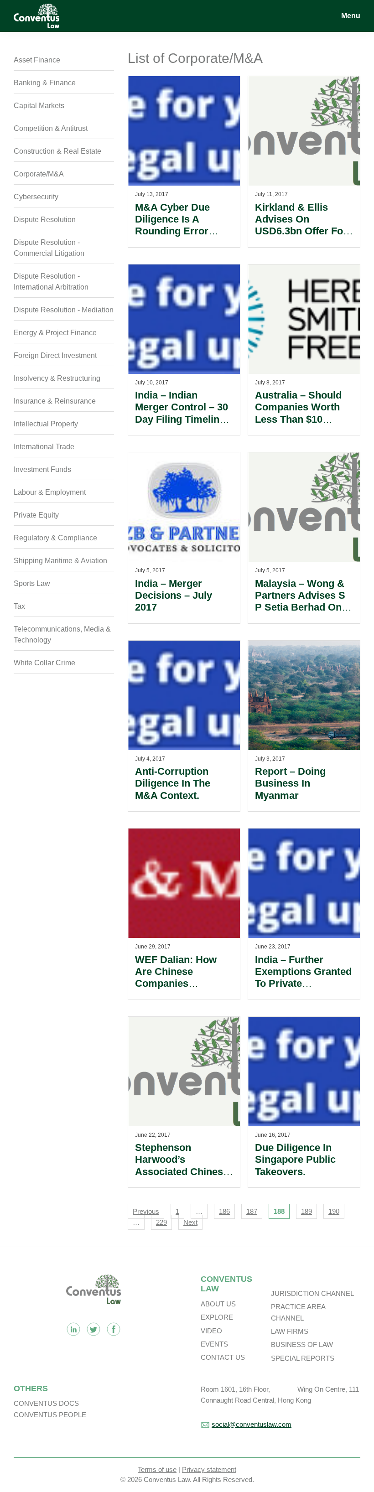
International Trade (44, 447)
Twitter (93, 1329)
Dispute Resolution (45, 219)
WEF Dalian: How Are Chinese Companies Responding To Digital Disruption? (179, 984)
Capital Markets (39, 105)
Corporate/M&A (39, 174)
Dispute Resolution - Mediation (64, 310)
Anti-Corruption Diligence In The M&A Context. (172, 783)
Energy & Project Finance (55, 333)
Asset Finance (37, 60)
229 (161, 1222)
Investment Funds (42, 469)
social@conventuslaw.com (251, 1424)
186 (224, 1211)
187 (251, 1211)
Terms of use (157, 1469)
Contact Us (223, 1357)
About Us (218, 1304)
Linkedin (73, 1329)
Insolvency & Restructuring (57, 378)
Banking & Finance (45, 83)
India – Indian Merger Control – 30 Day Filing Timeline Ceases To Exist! (181, 413)
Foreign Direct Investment (55, 355)
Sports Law (32, 583)
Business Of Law (302, 1344)
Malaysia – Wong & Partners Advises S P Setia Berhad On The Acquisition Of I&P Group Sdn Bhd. (302, 607)
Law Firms (289, 1331)
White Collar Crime (44, 663)
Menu (350, 16)
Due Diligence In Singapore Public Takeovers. (295, 1159)
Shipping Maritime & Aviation (60, 561)
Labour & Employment (50, 492)
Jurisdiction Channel (312, 1293)
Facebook (113, 1329)
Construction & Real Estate (57, 151)
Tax (19, 606)
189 (306, 1211)
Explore (217, 1317)
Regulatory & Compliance (55, 538)
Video (211, 1331)
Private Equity (36, 515)
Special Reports (302, 1358)
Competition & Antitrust (51, 128)
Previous (146, 1211)
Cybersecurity (36, 197)
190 (333, 1211)
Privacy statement (209, 1469)
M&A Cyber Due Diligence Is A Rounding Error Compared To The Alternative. (176, 231)
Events (214, 1344)
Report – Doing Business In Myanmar (290, 783)
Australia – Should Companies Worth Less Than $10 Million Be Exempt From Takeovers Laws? (298, 425)
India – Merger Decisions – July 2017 (173, 595)
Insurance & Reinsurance (55, 401)
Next (190, 1222)
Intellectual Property (46, 424)
